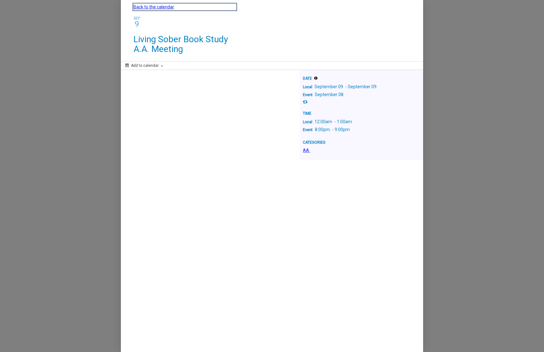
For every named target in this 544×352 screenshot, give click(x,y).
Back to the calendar (153, 6)
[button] (315, 78)
